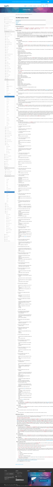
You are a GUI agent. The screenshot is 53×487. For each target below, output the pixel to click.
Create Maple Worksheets (9, 21)
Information (7, 206)
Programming (7, 31)
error (7, 91)
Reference (7, 166)
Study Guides (7, 164)
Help (6, 203)
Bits (6, 60)
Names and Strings (8, 55)
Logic (6, 138)
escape (7, 180)
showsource (8, 99)
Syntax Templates (8, 152)
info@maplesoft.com (19, 476)
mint (7, 96)
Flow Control (7, 130)
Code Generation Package (9, 34)
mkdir (7, 193)
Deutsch (12, 484)
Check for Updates (8, 214)
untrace (7, 122)
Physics (6, 28)
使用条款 (17, 485)
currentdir (8, 179)
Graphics (7, 154)
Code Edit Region (8, 146)
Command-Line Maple (8, 174)
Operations (7, 57)
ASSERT (7, 81)
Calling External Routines (9, 44)
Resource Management (8, 133)
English (7, 484)
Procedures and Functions (9, 141)
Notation (7, 73)
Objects (7, 52)
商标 (25, 485)
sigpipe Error (7, 226)
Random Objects (8, 136)
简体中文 (17, 484)
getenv (7, 182)
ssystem (7, 198)
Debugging (7, 79)
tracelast (8, 114)
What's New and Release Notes (9, 19)
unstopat (8, 117)
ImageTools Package (8, 71)
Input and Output (8, 41)
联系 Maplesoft (43, 4)
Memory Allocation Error (9, 223)
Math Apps (7, 161)
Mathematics (7, 26)
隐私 (19, 485)
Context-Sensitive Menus (9, 171)
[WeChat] (23, 479)
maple (7, 187)
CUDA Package (8, 169)
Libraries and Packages (8, 209)
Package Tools (7, 39)
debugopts (8, 88)
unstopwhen (8, 120)
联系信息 (17, 470)
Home (16, 14)
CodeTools (7, 65)
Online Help (22, 14)
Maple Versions (8, 221)
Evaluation (7, 49)
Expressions (7, 128)
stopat (7, 104)
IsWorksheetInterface (8, 149)
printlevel (8, 98)
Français (9, 484)
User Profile (7, 144)
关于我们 (5, 470)
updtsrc (7, 201)
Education (7, 163)
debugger (8, 84)
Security (7, 211)
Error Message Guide (8, 172)
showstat (8, 101)
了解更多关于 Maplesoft (6, 479)
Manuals (7, 234)
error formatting (8, 93)
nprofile (7, 195)
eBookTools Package (8, 68)
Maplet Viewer (8, 190)
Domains (7, 47)
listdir (7, 185)
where (7, 125)
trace (7, 112)
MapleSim (7, 239)
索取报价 (47, 4)
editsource (8, 90)
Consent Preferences (22, 485)
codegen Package (8, 63)
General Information (8, 33)
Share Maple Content (8, 25)
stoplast (7, 107)
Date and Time (7, 36)
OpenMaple (7, 76)
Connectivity (7, 157)
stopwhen (8, 109)
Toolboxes (7, 237)
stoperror (8, 106)
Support (19, 14)
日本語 (14, 484)
